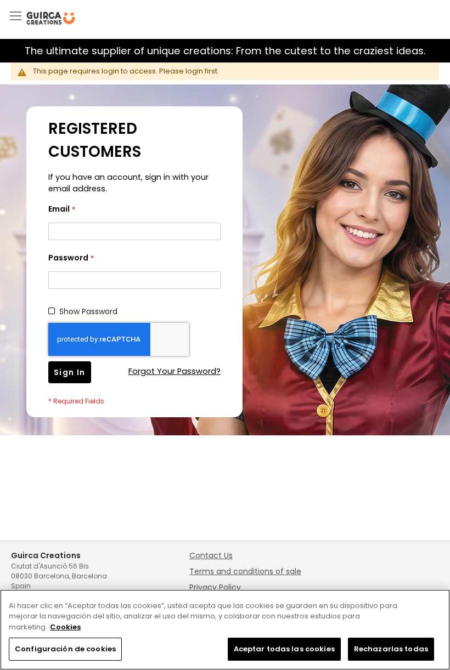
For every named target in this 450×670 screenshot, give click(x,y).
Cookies (65, 627)
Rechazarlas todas (391, 649)
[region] (225, 629)
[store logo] (50, 18)
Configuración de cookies (65, 649)
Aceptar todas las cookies (284, 649)
